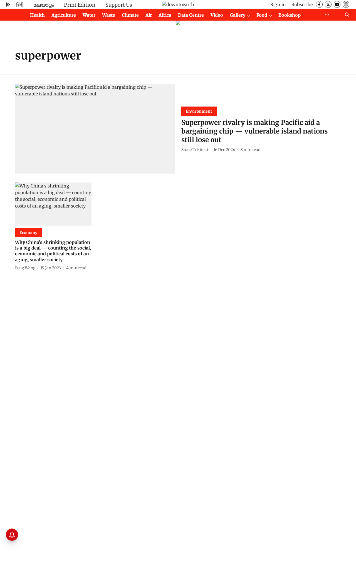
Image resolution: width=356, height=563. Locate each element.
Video (217, 15)
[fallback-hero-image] (95, 129)
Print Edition (79, 5)
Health (37, 15)
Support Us (118, 5)
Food (261, 15)
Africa (165, 15)
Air (148, 15)
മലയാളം (43, 5)
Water (89, 15)
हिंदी (19, 5)
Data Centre (191, 15)
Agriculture (63, 15)
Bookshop (289, 15)
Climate (130, 15)
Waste (108, 15)
